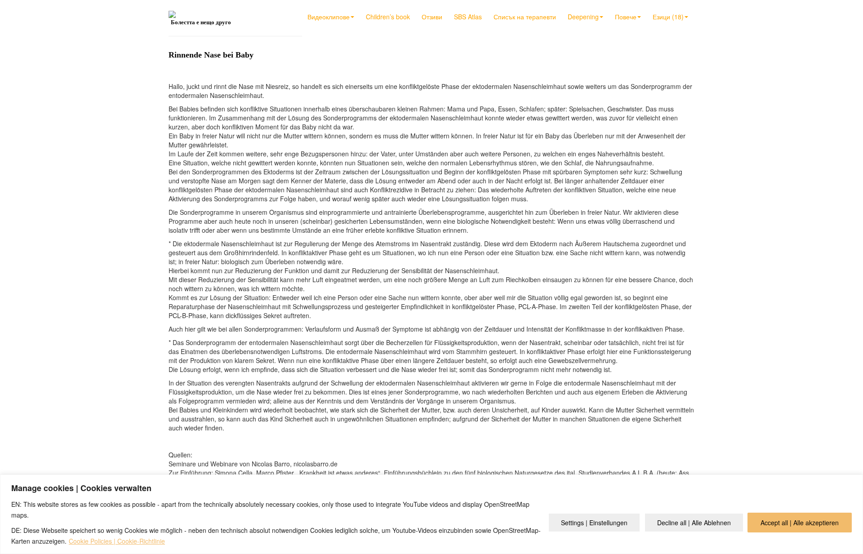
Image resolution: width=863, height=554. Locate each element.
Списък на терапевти (525, 16)
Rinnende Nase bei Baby (211, 54)
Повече (625, 16)
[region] (431, 514)
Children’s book (388, 16)
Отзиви (432, 16)
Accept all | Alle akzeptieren (800, 522)
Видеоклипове (328, 16)
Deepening (583, 16)
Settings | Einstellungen (594, 522)
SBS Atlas (468, 16)
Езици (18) (668, 16)
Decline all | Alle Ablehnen (694, 522)
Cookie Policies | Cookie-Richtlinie (117, 540)
